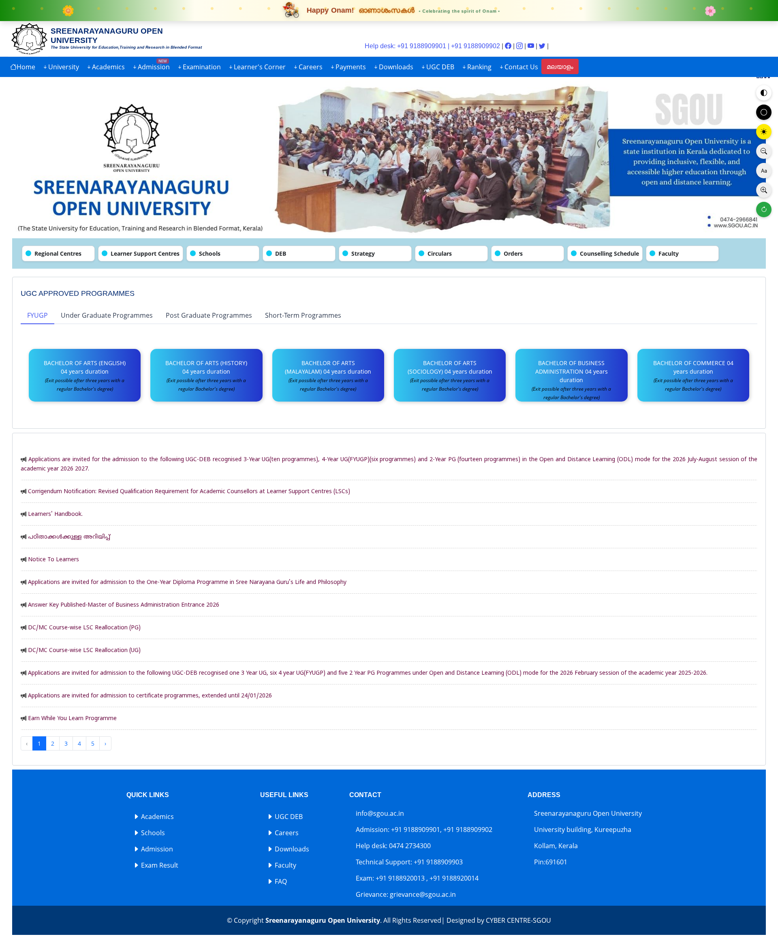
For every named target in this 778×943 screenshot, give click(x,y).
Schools (209, 253)
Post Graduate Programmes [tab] (209, 315)
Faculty (668, 253)
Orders (513, 253)
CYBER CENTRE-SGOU (518, 920)
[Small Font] (764, 151)
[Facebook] (509, 46)
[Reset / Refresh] (764, 209)
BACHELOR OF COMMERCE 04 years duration (693, 375)
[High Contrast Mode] (764, 131)
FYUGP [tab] (37, 315)
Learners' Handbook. (55, 514)
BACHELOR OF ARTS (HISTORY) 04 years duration (206, 375)
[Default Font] (764, 170)
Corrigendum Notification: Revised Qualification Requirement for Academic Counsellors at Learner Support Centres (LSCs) (189, 491)
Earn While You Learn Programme (72, 718)
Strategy (363, 253)
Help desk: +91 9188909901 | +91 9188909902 (432, 46)
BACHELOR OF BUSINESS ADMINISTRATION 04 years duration (571, 380)
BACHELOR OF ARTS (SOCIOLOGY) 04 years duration (450, 375)
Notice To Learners (53, 559)
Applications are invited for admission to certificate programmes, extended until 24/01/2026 (150, 696)
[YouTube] (532, 46)
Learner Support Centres (145, 253)
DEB (280, 253)
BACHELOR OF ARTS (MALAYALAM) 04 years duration (328, 375)
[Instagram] (520, 46)
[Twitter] (543, 46)
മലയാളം (560, 66)
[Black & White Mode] (764, 112)
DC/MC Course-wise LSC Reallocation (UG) (84, 650)
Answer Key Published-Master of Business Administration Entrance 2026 (123, 605)
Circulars (439, 253)
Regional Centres (57, 253)
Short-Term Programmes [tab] (303, 315)
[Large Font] (764, 190)
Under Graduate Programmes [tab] (107, 315)
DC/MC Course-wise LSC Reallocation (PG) (84, 627)
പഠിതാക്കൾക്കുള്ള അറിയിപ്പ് (69, 537)
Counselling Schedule (609, 253)
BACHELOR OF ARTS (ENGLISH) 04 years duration (85, 375)
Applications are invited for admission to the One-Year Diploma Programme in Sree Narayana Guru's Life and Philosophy (187, 582)
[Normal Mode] (764, 93)
